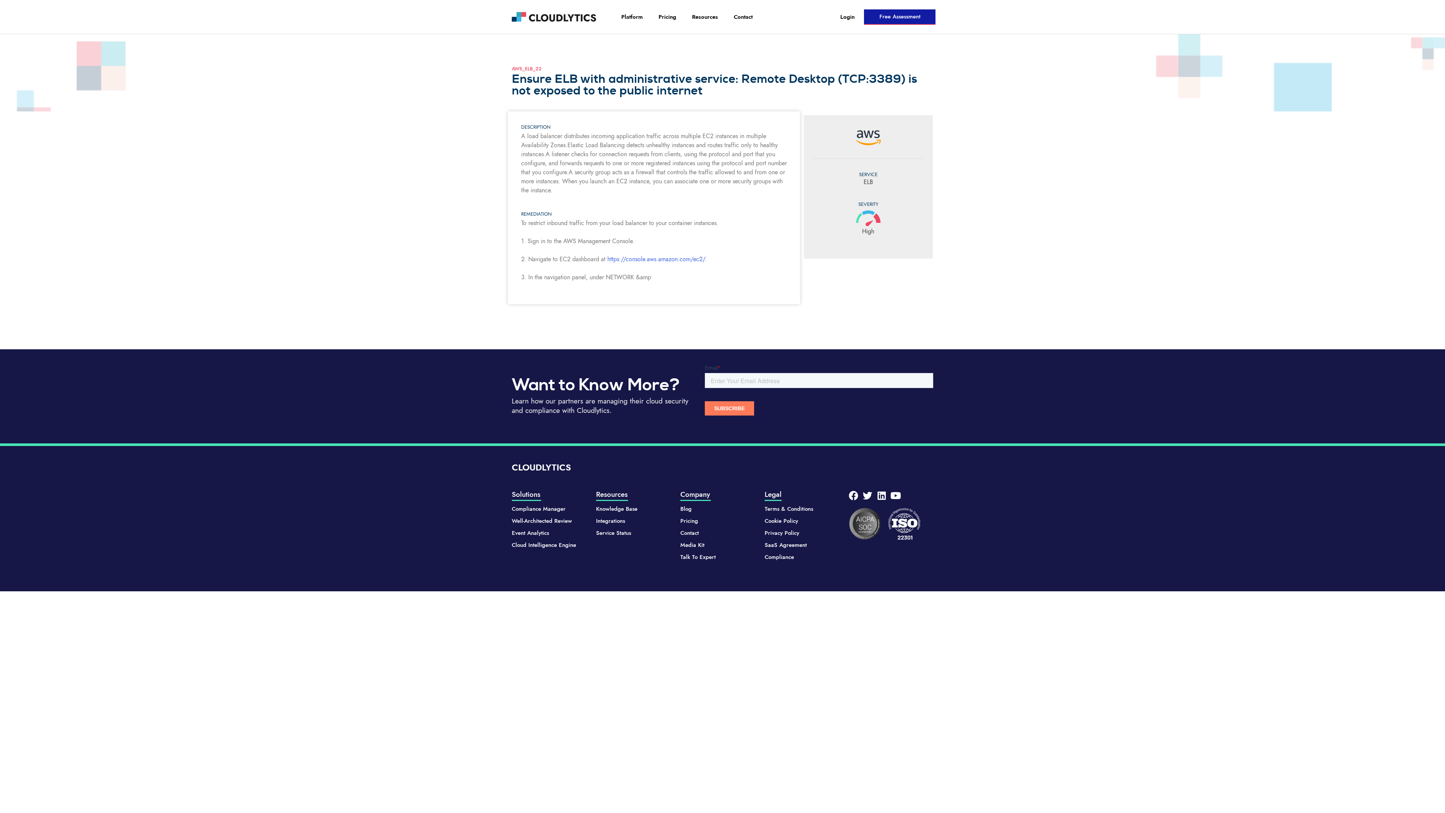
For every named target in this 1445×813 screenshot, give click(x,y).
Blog (686, 509)
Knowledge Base (616, 509)
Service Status (613, 533)
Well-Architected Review (542, 521)
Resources (705, 17)
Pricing (667, 17)
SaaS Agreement (786, 545)
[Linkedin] (881, 495)
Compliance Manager (539, 509)
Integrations (610, 521)
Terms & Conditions (789, 509)
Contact (743, 17)
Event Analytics (530, 533)
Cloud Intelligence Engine (544, 545)
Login (847, 17)
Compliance (779, 557)
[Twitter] (867, 495)
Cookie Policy (781, 521)
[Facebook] (853, 495)
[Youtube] (895, 495)
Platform (632, 17)
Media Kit (692, 545)
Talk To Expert (698, 557)
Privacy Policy (782, 533)
